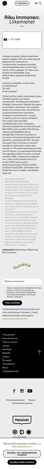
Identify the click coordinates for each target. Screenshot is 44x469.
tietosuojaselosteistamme (14, 319)
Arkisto (5, 357)
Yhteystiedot (8, 335)
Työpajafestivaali (10, 371)
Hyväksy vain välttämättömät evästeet (22, 454)
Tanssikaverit (8, 364)
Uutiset (5, 346)
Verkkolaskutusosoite (22, 403)
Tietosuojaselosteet (15, 400)
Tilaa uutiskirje (12, 303)
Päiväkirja (7, 349)
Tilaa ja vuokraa (9, 342)
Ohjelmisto (22, 3)
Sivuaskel (6, 360)
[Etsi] (40, 3)
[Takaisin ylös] (39, 353)
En (36, 3)
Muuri (5, 368)
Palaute (31, 400)
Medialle (6, 353)
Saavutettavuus (10, 338)
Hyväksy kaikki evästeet (22, 462)
